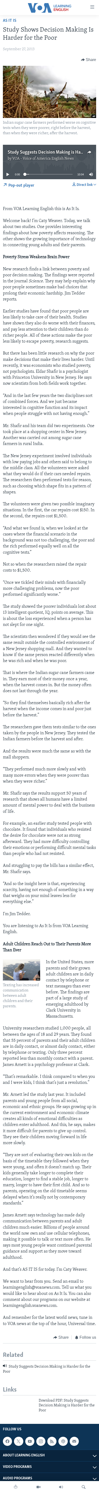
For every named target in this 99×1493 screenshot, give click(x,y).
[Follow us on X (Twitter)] (18, 1441)
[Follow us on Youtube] (29, 1441)
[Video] (38, 1487)
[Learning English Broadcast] (61, 1487)
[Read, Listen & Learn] (15, 1487)
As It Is (9, 21)
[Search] (83, 1487)
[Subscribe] (74, 1441)
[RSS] (51, 1441)
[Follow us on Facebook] (7, 1441)
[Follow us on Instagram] (40, 1441)
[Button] (88, 60)
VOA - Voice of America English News (43, 159)
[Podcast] (63, 1441)
